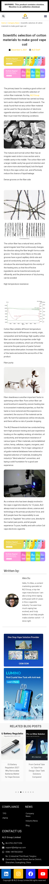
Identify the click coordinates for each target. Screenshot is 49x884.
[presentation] (5, 758)
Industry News (32, 821)
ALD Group (34, 95)
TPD (4, 813)
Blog (28, 825)
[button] (45, 16)
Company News (13, 23)
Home (3, 23)
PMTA (5, 818)
